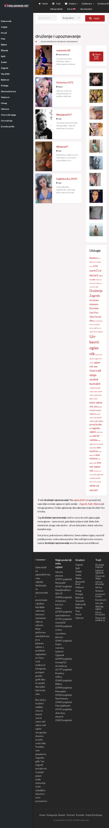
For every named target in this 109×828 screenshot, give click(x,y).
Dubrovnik (80, 604)
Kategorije (52, 815)
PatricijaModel (62, 705)
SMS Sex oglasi (99, 607)
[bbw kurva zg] (96, 129)
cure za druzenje (99, 583)
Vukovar (79, 618)
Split (59, 119)
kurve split (93, 328)
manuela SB (63, 50)
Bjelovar (79, 597)
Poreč (78, 614)
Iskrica (98, 587)
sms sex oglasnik (95, 466)
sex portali (99, 444)
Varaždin (79, 601)
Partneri (71, 815)
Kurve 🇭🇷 (71, 9)
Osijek (78, 571)
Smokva (99, 591)
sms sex (99, 603)
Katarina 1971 (64, 82)
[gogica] (96, 145)
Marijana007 (64, 114)
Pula (77, 611)
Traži (57, 3)
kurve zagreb (98, 332)
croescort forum (100, 595)
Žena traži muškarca (100, 619)
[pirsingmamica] (96, 112)
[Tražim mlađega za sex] (95, 179)
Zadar (78, 575)
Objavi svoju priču (97, 56)
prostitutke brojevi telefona (95, 410)
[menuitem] (43, 3)
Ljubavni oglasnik (99, 571)
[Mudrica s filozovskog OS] (96, 229)
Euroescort (100, 600)
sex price (93, 448)
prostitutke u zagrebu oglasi (95, 428)
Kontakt (80, 815)
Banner (62, 815)
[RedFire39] (96, 162)
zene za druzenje (95, 482)
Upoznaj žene (86, 9)
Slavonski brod (63, 55)
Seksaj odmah (56, 9)
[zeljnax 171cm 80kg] (96, 95)
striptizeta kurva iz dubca (60, 604)
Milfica (58, 684)
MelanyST (62, 146)
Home (45, 3)
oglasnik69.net (81, 500)
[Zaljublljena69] (96, 79)
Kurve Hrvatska (94, 324)
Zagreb (83, 503)
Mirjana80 (60, 582)
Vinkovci (79, 587)
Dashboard (87, 3)
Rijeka (60, 87)
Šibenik (78, 608)
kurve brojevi (98, 321)
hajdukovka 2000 (66, 178)
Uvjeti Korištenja (93, 815)
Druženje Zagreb (99, 566)
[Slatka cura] (96, 195)
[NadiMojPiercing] (96, 212)
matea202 (60, 622)
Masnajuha (60, 691)
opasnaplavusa (62, 615)
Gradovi (72, 3)
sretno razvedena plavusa (60, 633)
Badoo (93, 257)
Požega (79, 594)
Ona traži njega (100, 577)
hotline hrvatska (95, 316)
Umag (78, 591)
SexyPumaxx (61, 698)
